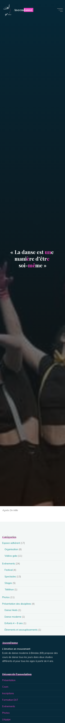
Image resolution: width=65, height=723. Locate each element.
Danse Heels (11, 610)
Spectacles (10, 576)
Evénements (8, 563)
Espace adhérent (11, 543)
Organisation (11, 549)
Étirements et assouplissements (21, 629)
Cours (5, 686)
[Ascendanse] (7, 9)
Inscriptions (8, 693)
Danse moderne (13, 616)
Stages (8, 583)
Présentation (8, 680)
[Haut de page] (53, 711)
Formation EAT (10, 699)
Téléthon (9, 589)
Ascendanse (23, 10)
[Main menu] (60, 10)
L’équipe (6, 719)
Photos (6, 597)
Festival (9, 570)
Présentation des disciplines (16, 603)
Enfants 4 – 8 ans (14, 623)
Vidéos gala (11, 555)
